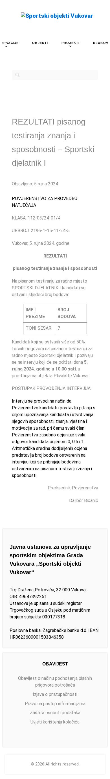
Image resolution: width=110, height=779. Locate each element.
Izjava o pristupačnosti (55, 694)
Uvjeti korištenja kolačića (55, 722)
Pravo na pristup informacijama (55, 703)
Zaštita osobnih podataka (55, 712)
